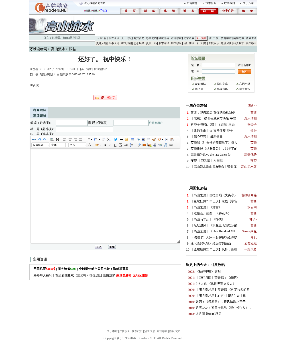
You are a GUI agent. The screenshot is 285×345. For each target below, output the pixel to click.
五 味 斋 (101, 38)
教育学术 (226, 38)
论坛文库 (222, 83)
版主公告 (244, 89)
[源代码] (34, 139)
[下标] (108, 139)
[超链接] (171, 145)
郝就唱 (56, 37)
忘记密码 (244, 83)
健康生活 (251, 38)
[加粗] (104, 145)
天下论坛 (126, 38)
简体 (88, 10)
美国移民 (251, 43)
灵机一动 (151, 43)
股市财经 (164, 43)
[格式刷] (153, 139)
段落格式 (38, 145)
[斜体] (110, 145)
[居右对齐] (75, 139)
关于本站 (112, 331)
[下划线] (115, 145)
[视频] (143, 139)
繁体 (95, 10)
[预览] (52, 139)
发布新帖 (200, 83)
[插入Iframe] (137, 139)
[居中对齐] (70, 139)
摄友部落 (164, 38)
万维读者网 (38, 49)
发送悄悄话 (100, 69)
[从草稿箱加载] (172, 139)
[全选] (166, 139)
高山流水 (201, 38)
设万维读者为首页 (95, 3)
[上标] (103, 139)
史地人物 (101, 43)
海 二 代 (213, 38)
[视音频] (160, 145)
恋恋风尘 (139, 43)
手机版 (104, 10)
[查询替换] (57, 139)
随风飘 (64, 74)
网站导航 (162, 331)
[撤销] (39, 139)
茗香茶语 (114, 38)
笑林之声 (238, 38)
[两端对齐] (80, 139)
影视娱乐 (213, 43)
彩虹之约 (151, 38)
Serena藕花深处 (71, 37)
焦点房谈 (226, 43)
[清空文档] (148, 139)
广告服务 (192, 3)
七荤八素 (188, 38)
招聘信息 (149, 331)
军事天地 (114, 43)
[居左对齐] (64, 139)
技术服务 (211, 3)
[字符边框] (120, 145)
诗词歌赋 (176, 38)
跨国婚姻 (126, 43)
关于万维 (248, 3)
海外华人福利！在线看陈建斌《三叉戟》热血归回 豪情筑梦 (90, 275)
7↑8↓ (42, 69)
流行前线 (188, 43)
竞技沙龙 (139, 38)
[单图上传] (144, 145)
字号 (72, 145)
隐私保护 (174, 331)
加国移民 (176, 43)
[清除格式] (138, 145)
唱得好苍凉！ (48, 74)
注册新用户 (156, 122)
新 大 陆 (201, 43)
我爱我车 (238, 43)
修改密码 (222, 89)
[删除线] (126, 145)
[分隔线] (121, 139)
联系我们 (229, 3)
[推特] (116, 139)
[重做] (44, 139)
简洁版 (199, 89)
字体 (54, 145)
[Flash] (155, 145)
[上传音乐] (165, 145)
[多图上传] (149, 145)
